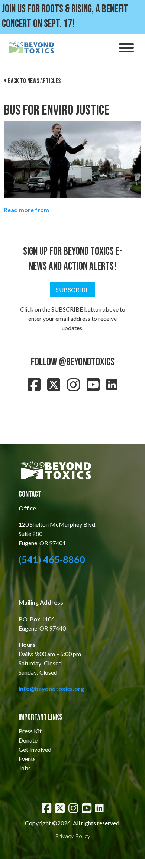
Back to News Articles (34, 81)
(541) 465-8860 (52, 559)
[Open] (126, 47)
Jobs (25, 767)
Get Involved (35, 749)
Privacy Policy (72, 835)
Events (27, 758)
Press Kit (30, 730)
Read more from (26, 209)
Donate (28, 740)
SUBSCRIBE (72, 289)
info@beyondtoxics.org (51, 688)
